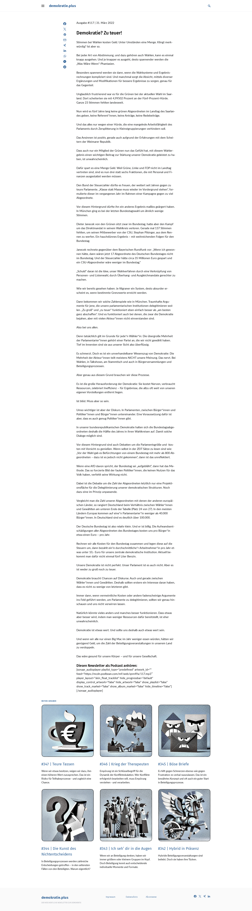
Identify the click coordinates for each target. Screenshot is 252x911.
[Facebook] (195, 896)
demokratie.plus (62, 6)
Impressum (110, 897)
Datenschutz (132, 897)
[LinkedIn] (209, 896)
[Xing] (205, 896)
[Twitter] (200, 896)
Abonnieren (151, 897)
